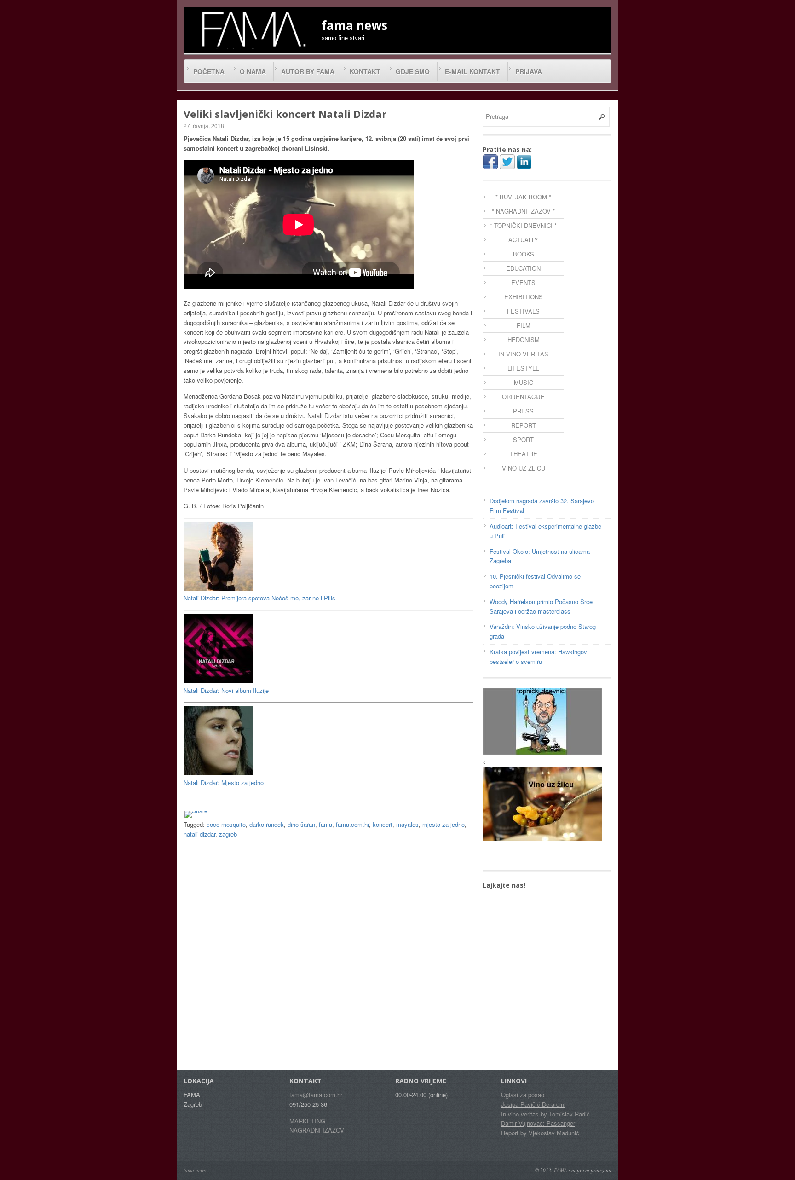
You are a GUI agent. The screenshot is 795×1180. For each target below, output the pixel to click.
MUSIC (523, 382)
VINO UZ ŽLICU (523, 468)
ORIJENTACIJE (523, 396)
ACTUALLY (523, 239)
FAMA (560, 1170)
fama (325, 824)
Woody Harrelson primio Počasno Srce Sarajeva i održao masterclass (541, 606)
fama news (195, 1170)
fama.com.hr (352, 824)
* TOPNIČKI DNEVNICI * (523, 225)
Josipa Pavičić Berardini (533, 1104)
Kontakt (365, 71)
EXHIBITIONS (523, 296)
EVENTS (523, 282)
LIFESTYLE (523, 368)
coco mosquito (226, 824)
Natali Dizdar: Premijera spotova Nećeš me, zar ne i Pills (259, 597)
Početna (209, 71)
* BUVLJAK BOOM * (523, 196)
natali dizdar (199, 834)
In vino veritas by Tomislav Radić (545, 1114)
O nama (253, 71)
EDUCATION (523, 268)
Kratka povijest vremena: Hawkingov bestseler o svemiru (538, 656)
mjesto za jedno (443, 824)
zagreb (228, 834)
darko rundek (266, 824)
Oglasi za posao (522, 1094)
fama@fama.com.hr (315, 1094)
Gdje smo (413, 71)
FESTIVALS (523, 311)
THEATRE (523, 453)
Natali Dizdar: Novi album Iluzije (226, 690)
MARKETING (307, 1120)
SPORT (523, 439)
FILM (523, 325)
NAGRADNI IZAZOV (316, 1130)
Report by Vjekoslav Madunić (540, 1132)
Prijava (528, 71)
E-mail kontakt (472, 71)
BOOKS (523, 254)
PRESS (523, 411)
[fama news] (253, 29)
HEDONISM (523, 339)
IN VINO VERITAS (523, 353)
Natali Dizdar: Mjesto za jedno (224, 782)
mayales (407, 824)
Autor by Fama (307, 71)
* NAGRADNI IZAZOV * (523, 211)
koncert (382, 824)
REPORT (523, 425)
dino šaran (301, 824)
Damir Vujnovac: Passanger (538, 1123)
